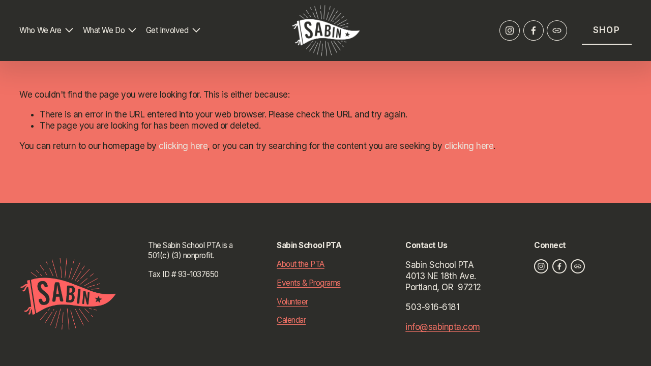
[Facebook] (533, 30)
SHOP (606, 30)
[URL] (557, 30)
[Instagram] (509, 30)
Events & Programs (308, 283)
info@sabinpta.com (442, 327)
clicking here (183, 146)
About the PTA (300, 264)
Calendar (291, 320)
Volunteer (292, 302)
